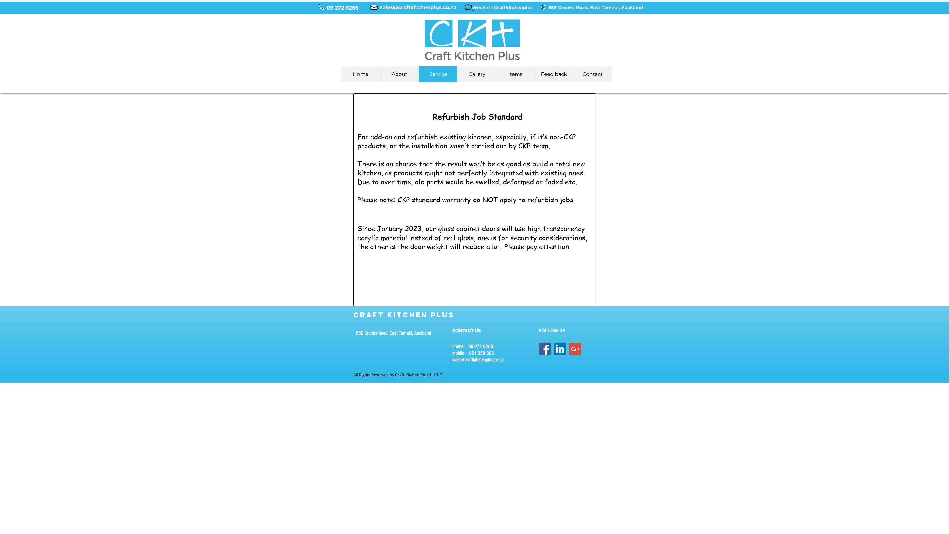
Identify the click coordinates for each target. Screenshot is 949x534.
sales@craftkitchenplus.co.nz (477, 360)
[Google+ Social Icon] (575, 349)
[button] (502, 8)
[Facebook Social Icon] (545, 349)
